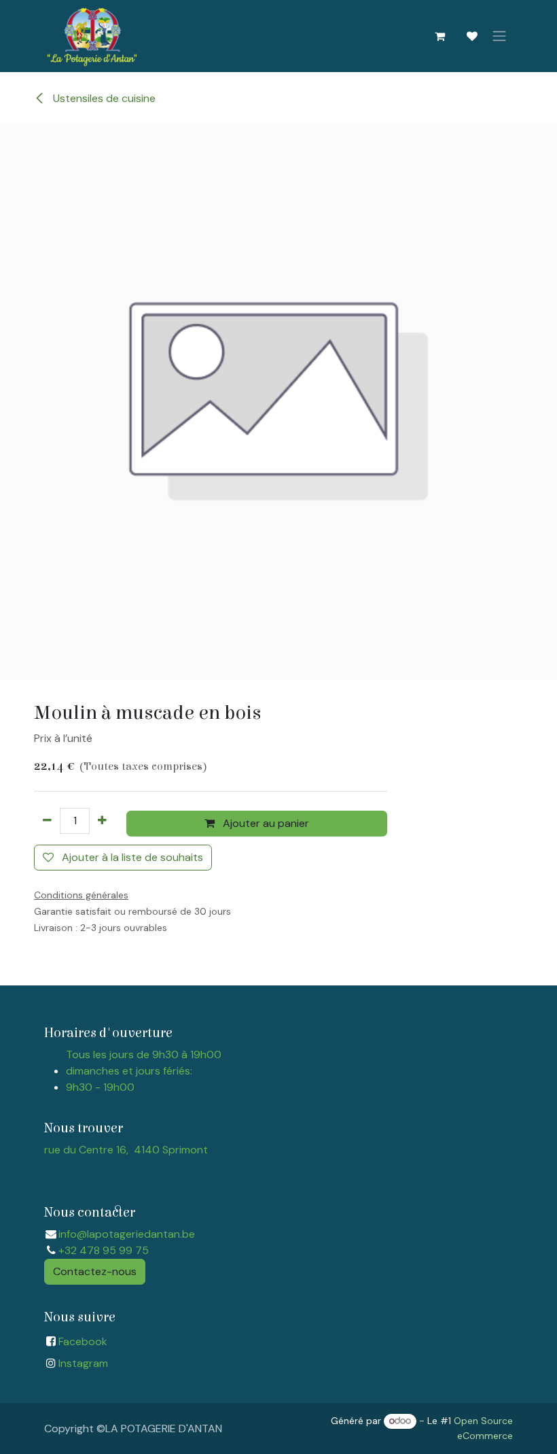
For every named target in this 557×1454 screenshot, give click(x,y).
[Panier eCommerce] (439, 36)
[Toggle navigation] (499, 36)
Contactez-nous (95, 1271)
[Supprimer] (47, 821)
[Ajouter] (102, 821)
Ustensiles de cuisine (103, 98)
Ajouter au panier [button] (264, 823)
